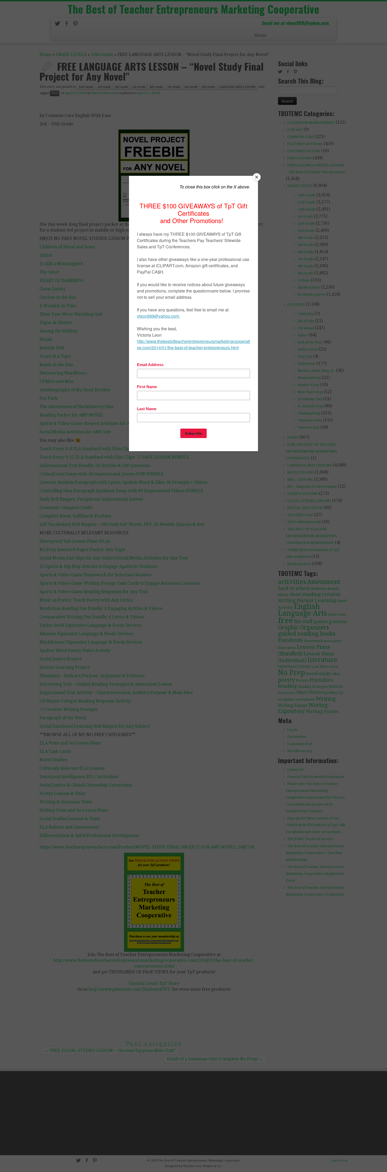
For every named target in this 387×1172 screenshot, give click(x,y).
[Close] (257, 177)
